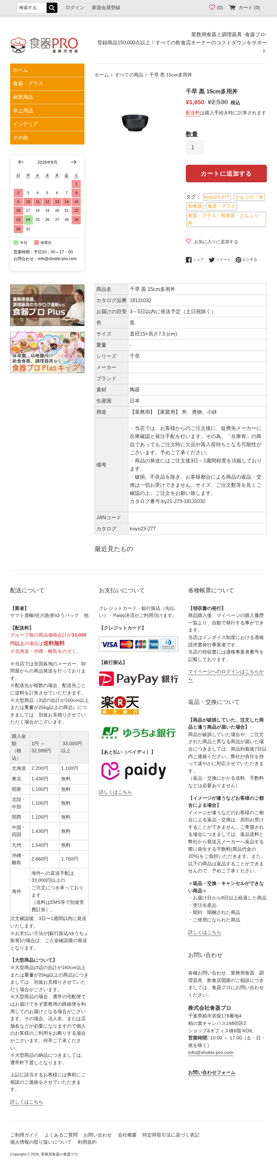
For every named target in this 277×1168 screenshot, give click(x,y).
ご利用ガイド (24, 1135)
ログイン (75, 7)
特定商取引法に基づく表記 (171, 1135)
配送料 (193, 112)
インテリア (25, 124)
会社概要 (127, 1135)
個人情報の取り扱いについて (41, 1142)
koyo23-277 (217, 197)
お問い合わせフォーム (211, 1072)
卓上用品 (23, 110)
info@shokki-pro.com (210, 1052)
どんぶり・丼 (249, 197)
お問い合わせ (97, 1135)
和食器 (195, 206)
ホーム (20, 70)
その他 (20, 137)
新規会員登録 (106, 7)
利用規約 (87, 1142)
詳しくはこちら (26, 1101)
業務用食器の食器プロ (59, 1154)
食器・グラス (28, 83)
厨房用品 (23, 97)
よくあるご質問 (61, 1135)
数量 (192, 134)
